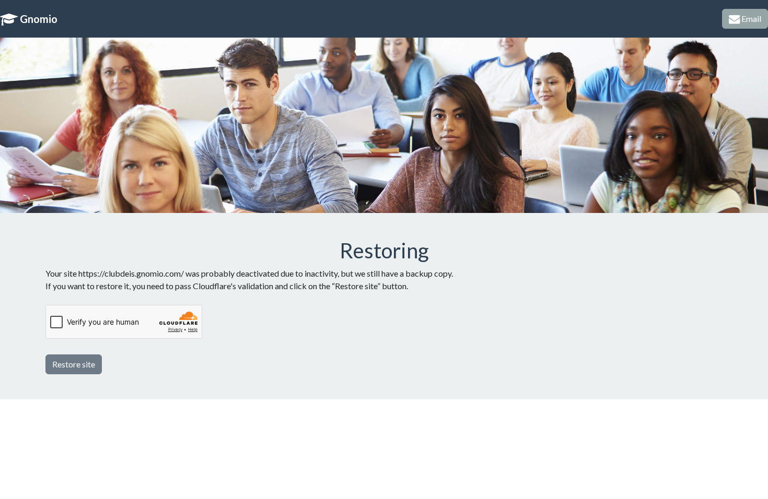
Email (750, 18)
